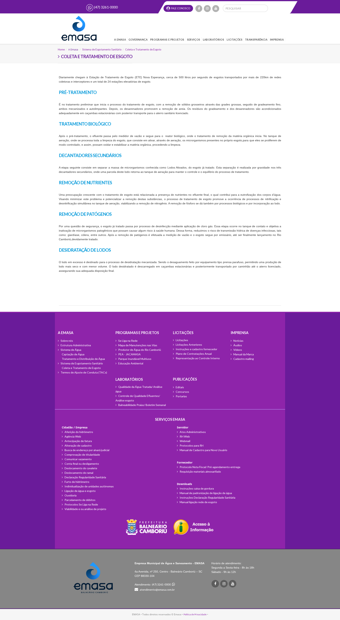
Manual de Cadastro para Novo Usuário (203, 450)
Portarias (181, 396)
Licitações (234, 39)
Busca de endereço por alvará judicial (86, 450)
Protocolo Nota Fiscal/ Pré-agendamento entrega (209, 467)
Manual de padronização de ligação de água (205, 493)
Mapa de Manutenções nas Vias (137, 345)
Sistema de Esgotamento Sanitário (102, 49)
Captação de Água (73, 354)
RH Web (184, 436)
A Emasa (120, 39)
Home (61, 49)
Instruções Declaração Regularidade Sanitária (207, 497)
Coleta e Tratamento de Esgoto (143, 49)
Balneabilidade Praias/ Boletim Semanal (142, 405)
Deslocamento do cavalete (80, 468)
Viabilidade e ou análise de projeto (85, 509)
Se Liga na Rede (128, 340)
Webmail (184, 441)
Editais (179, 387)
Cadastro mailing (243, 358)
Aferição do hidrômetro (78, 432)
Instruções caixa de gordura (196, 488)
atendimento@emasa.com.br (157, 589)
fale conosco (180, 8)
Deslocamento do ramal (78, 472)
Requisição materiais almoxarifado (200, 471)
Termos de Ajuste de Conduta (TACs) (83, 372)
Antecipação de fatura (78, 441)
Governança (138, 39)
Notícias (238, 340)
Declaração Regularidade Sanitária (85, 477)
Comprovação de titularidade (82, 454)
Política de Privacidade (195, 614)
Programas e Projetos (167, 39)
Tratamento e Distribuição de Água (83, 358)
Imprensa (277, 39)
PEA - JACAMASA (129, 354)
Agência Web (72, 436)
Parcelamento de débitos (79, 500)
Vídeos (237, 349)
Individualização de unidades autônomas (89, 486)
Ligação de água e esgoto (80, 490)
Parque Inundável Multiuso (134, 358)
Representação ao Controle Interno (197, 358)
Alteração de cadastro (78, 445)
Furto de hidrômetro (76, 481)
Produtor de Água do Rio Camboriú (139, 349)
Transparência (256, 39)
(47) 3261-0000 (105, 7)
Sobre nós (66, 340)
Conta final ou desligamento (81, 463)
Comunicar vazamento (78, 459)
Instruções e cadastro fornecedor (196, 349)
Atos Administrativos (192, 432)
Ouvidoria (70, 495)
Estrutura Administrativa (75, 345)
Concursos (182, 391)
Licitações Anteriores (188, 344)
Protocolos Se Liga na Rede (81, 504)
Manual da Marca (243, 354)
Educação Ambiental (130, 363)
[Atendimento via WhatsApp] (174, 584)
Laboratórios (213, 39)
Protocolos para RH (191, 445)
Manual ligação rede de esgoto (198, 502)
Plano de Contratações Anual (193, 353)
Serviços (193, 39)
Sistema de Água (70, 349)
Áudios (237, 345)
